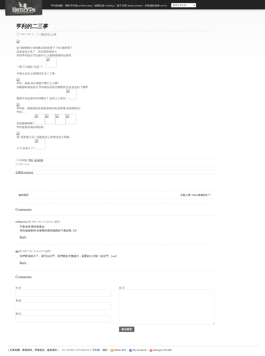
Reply (23, 237)
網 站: (19, 313)
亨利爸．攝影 (100, 349)
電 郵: (19, 300)
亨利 (30, 160)
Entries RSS (120, 349)
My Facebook (139, 349)
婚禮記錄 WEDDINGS (105, 5)
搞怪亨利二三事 (49, 34)
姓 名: (19, 287)
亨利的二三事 (32, 26)
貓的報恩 (24, 194)
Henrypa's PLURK (162, 349)
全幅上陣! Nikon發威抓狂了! (195, 194)
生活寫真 (38, 160)
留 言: (122, 287)
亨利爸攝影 (57, 5)
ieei (17, 251)
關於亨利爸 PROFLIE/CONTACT (78, 5)
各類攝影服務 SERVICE (156, 5)
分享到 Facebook (24, 172)
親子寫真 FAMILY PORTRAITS (129, 5)
